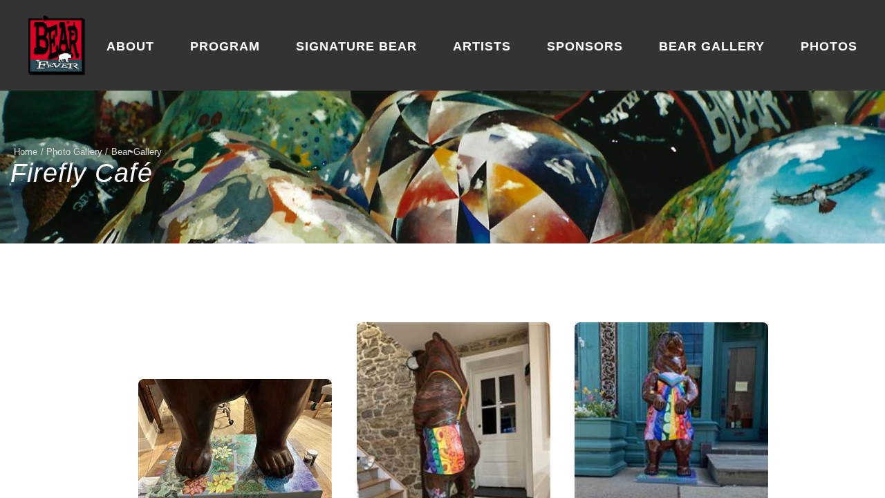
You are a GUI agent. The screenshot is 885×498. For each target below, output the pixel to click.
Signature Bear (356, 46)
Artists (482, 46)
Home (26, 152)
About (130, 46)
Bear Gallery (712, 46)
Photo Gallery (74, 152)
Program (225, 46)
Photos (829, 46)
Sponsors (585, 46)
